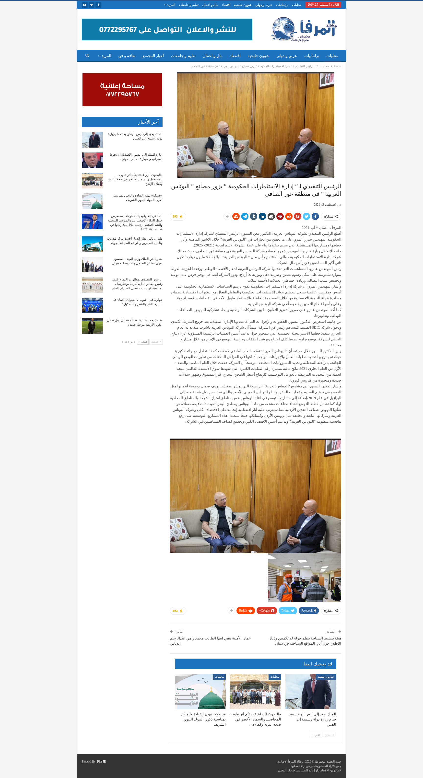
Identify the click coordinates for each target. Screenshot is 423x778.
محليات (297, 5)
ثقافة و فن (126, 56)
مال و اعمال (210, 5)
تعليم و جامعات (189, 5)
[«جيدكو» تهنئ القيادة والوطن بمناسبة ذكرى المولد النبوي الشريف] (200, 691)
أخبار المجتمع (153, 56)
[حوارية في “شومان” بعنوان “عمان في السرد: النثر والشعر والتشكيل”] (92, 305)
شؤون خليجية (243, 5)
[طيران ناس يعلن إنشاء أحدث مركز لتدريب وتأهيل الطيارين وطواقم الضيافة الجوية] (92, 244)
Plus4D (101, 761)
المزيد (170, 5)
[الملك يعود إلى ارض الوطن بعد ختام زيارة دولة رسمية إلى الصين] (310, 691)
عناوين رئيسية (325, 676)
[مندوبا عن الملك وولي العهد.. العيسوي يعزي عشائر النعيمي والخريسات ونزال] (92, 264)
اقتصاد (226, 5)
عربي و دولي (263, 5)
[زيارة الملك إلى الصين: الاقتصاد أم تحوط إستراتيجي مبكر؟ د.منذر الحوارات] (92, 160)
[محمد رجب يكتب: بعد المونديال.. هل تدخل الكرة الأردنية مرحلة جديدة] (92, 326)
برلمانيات (282, 5)
